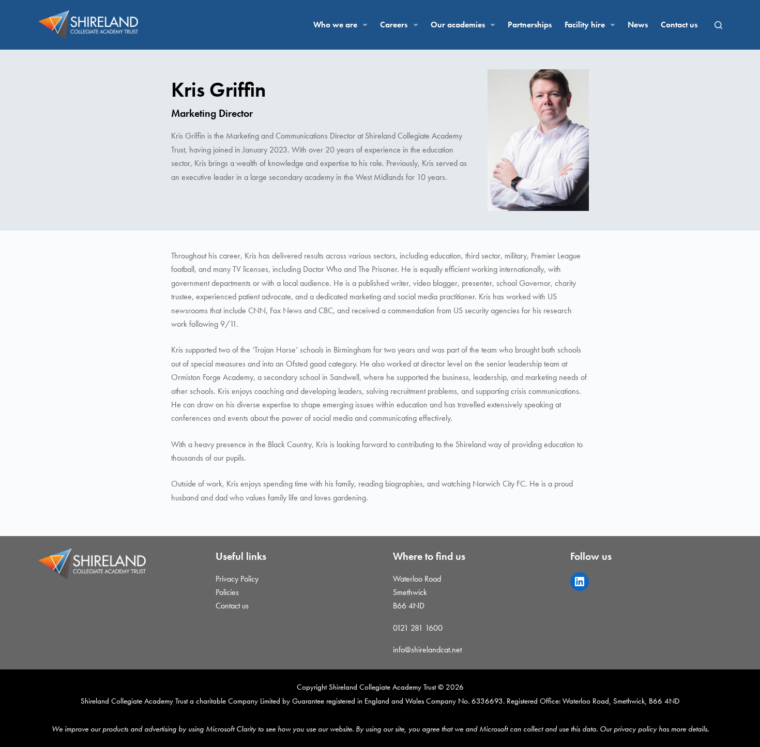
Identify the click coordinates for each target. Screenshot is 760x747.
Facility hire (585, 24)
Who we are (335, 24)
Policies (227, 592)
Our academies (458, 24)
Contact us (679, 24)
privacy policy (635, 729)
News (638, 24)
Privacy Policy (237, 578)
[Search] (718, 25)
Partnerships (530, 24)
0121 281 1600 (418, 627)
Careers (393, 24)
